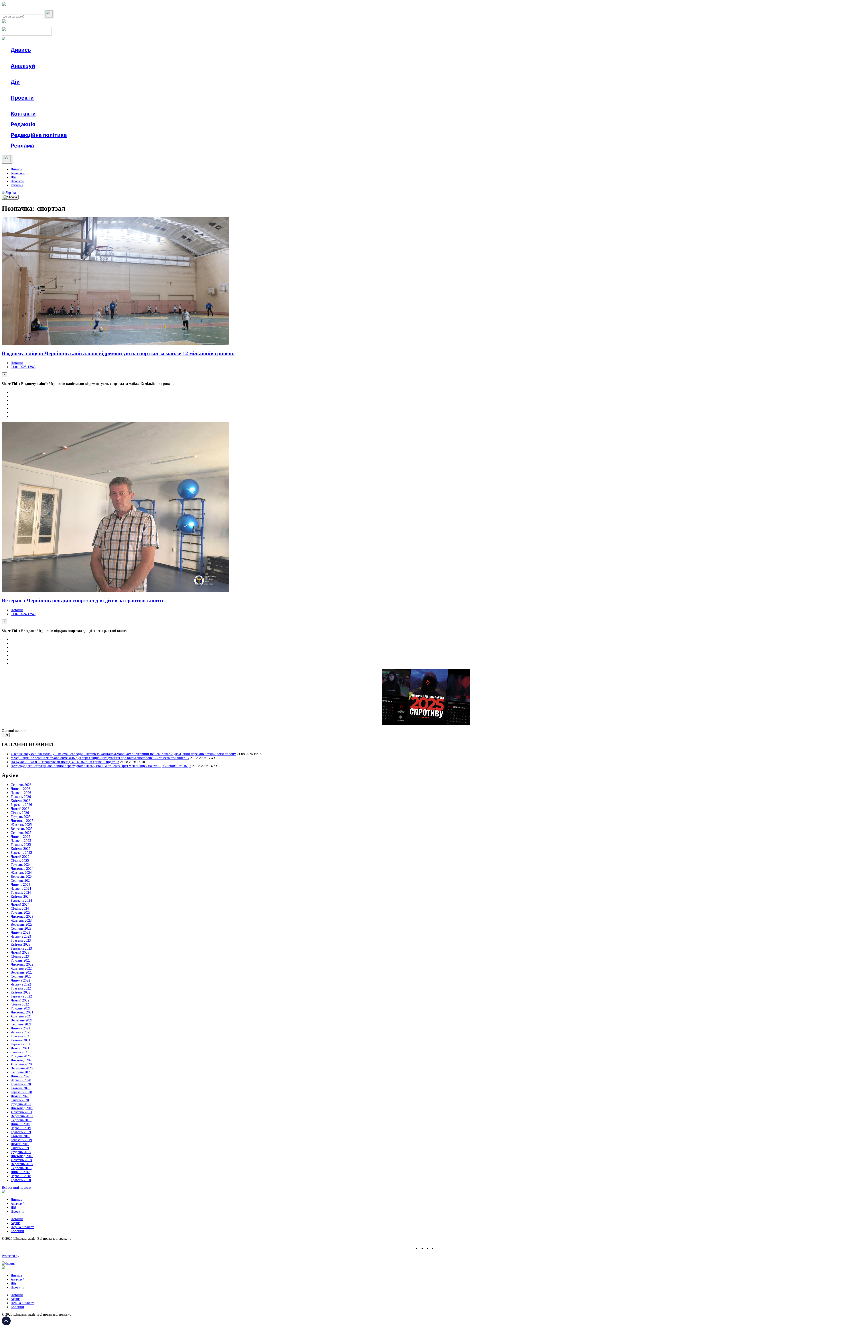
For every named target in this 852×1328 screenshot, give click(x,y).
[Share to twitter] (11, 396)
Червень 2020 (21, 1080)
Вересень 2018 (22, 1164)
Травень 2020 (21, 1084)
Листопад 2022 (22, 964)
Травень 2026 (21, 797)
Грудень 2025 (21, 816)
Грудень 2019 (21, 1104)
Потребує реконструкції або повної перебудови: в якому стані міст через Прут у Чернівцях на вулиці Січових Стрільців (101, 766)
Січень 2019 (20, 1148)
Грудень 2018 (21, 1152)
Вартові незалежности (176, 106)
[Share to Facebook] (11, 392)
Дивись (21, 50)
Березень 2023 (21, 948)
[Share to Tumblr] (11, 404)
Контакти (23, 113)
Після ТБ (204, 106)
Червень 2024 (21, 888)
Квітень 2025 (20, 848)
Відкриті (54, 106)
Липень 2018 (20, 1172)
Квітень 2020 (20, 1088)
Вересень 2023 (22, 924)
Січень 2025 (20, 860)
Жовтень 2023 (21, 920)
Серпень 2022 (21, 976)
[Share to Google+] (11, 400)
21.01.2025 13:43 (23, 367)
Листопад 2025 (22, 820)
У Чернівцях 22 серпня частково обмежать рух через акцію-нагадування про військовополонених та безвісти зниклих (100, 758)
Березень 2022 (21, 996)
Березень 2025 (21, 852)
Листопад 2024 (22, 868)
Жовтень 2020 (21, 1064)
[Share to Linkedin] (11, 412)
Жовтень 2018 (21, 1160)
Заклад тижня (104, 106)
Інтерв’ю (43, 58)
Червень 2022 (21, 984)
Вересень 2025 (22, 828)
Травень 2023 (21, 940)
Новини (26, 58)
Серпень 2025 (21, 832)
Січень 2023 (20, 956)
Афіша (24, 90)
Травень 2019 (21, 1132)
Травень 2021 (21, 1036)
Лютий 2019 (20, 1144)
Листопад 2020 (22, 1060)
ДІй (13, 177)
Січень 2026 (20, 813)
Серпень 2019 (21, 1120)
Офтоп (78, 58)
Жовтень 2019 (21, 1112)
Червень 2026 (21, 793)
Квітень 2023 (20, 944)
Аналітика (27, 74)
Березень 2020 (21, 1092)
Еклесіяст (222, 106)
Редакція (23, 124)
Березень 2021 (21, 1044)
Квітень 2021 (20, 1040)
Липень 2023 (20, 932)
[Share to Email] (11, 416)
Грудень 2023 (21, 912)
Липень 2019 (20, 1124)
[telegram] (438, 1248)
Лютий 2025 (20, 856)
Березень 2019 (21, 1140)
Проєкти (22, 97)
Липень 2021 (20, 1028)
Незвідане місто (31, 106)
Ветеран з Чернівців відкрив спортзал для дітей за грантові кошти (82, 600)
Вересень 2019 (22, 1116)
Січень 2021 (20, 1052)
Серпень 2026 (21, 785)
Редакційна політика (39, 135)
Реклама (106, 90)
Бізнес (91, 90)
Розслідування (50, 74)
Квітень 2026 (20, 801)
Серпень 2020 (21, 1072)
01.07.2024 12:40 (23, 614)
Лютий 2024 (20, 904)
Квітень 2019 (20, 1136)
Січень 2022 (20, 1004)
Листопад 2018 (22, 1156)
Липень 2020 (20, 1076)
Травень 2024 (21, 892)
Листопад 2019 (22, 1108)
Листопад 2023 (22, 916)
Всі (6, 735)
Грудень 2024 (21, 864)
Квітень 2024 (20, 896)
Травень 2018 (21, 1180)
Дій (15, 82)
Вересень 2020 (22, 1068)
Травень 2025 (21, 844)
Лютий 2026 (20, 809)
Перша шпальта (22, 1227)
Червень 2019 (21, 1128)
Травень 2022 (21, 988)
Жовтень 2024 (21, 872)
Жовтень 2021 (21, 1016)
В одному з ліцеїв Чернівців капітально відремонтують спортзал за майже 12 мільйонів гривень (118, 353)
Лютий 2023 (20, 952)
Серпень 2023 (21, 928)
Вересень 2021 (22, 1020)
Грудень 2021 (21, 1008)
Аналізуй (23, 66)
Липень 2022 (20, 980)
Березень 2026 (21, 805)
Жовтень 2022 (21, 968)
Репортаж (61, 58)
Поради (76, 90)
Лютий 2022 (20, 1000)
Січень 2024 (20, 908)
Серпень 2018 (21, 1168)
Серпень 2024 (21, 880)
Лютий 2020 (20, 1096)
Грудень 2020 (21, 1056)
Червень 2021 (21, 1032)
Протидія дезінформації (136, 106)
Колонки (72, 74)
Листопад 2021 (22, 1012)
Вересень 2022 (22, 972)
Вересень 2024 (22, 876)
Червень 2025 (21, 840)
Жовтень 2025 (21, 824)
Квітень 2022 (20, 992)
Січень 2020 (20, 1100)
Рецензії (40, 90)
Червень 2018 (21, 1176)
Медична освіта (77, 106)
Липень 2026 (20, 789)
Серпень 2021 (21, 1024)
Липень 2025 (20, 836)
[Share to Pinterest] (11, 408)
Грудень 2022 (21, 960)
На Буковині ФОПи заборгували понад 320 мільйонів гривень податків (65, 762)
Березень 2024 (21, 900)
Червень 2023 (21, 936)
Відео (92, 58)
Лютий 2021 (20, 1048)
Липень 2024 (20, 884)
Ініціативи (58, 90)
